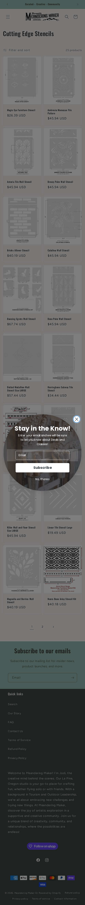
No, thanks (42, 479)
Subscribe (42, 467)
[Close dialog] (76, 419)
